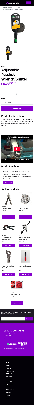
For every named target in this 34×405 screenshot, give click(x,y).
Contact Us (8, 368)
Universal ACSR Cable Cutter (6, 238)
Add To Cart (17, 109)
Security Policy (9, 381)
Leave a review (8, 182)
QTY (2, 90)
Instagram (8, 395)
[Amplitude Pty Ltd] (12, 3)
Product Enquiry (10, 371)
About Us (8, 365)
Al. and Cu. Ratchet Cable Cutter (8, 267)
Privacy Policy (9, 379)
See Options (25, 217)
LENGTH (3, 98)
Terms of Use (9, 376)
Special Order (8, 217)
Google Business (10, 389)
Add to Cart (25, 245)
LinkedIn (8, 386)
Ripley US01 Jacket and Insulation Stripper (25, 239)
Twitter (7, 398)
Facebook (8, 392)
